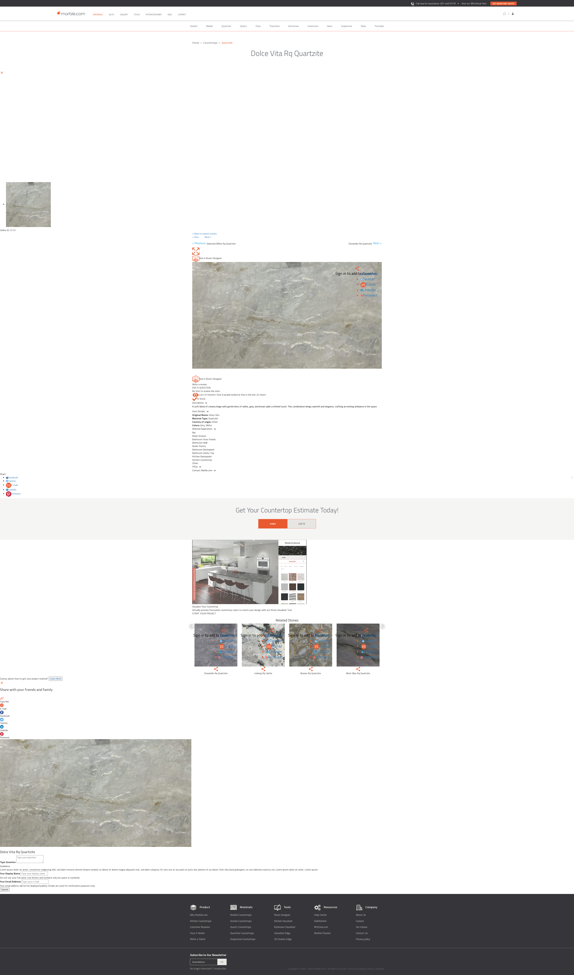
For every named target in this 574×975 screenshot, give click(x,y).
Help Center (320, 915)
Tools (137, 14)
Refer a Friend (197, 939)
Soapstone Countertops (242, 939)
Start (273, 523)
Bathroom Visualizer (284, 927)
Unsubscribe (219, 969)
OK (222, 961)
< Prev (195, 237)
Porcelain (379, 26)
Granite (193, 26)
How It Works (197, 933)
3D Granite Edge (283, 939)
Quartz (243, 26)
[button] (513, 14)
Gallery (124, 14)
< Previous (199, 243)
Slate (363, 26)
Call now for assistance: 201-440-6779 (436, 3)
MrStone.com (321, 927)
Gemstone (293, 26)
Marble (209, 26)
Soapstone (346, 26)
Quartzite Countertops (242, 933)
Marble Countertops (241, 915)
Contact (182, 14)
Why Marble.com (199, 915)
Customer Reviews (200, 927)
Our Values (361, 927)
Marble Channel (322, 933)
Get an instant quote (503, 3)
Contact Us (362, 933)
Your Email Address (10, 881)
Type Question (8, 862)
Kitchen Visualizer (283, 921)
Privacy (371, 969)
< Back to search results (204, 233)
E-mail (371, 284)
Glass (329, 26)
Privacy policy (363, 939)
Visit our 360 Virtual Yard (474, 3)
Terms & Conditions (357, 969)
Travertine (274, 26)
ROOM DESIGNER (153, 14)
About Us (361, 915)
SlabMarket (320, 921)
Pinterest (370, 295)
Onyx (258, 26)
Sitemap (380, 969)
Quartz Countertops (240, 927)
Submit (4, 889)
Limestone (312, 26)
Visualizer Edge (282, 933)
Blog (111, 14)
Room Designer (282, 915)
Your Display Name (10, 873)
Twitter (369, 279)
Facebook (370, 273)
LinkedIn (369, 290)
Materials (98, 14)
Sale (170, 14)
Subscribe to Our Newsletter (208, 955)
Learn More (55, 678)
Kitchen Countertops (201, 921)
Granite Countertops (241, 921)
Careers (360, 921)
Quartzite (226, 26)
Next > (208, 237)
